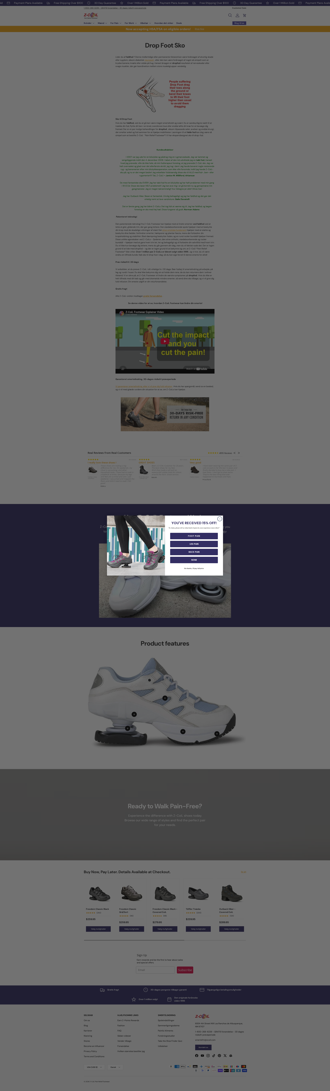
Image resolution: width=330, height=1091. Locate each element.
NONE (194, 559)
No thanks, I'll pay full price (194, 568)
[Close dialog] (219, 519)
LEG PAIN (194, 543)
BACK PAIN (194, 551)
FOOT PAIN (194, 535)
